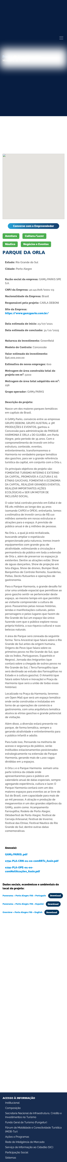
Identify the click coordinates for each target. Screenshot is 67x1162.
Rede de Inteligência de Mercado (25, 1142)
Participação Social (16, 1152)
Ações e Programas (17, 1136)
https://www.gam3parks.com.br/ (27, 313)
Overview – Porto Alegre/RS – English (23, 912)
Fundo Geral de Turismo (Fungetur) (26, 1122)
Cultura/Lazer (34, 236)
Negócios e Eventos (36, 244)
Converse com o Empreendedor (33, 226)
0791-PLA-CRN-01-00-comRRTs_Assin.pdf (31, 861)
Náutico (10, 244)
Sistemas (10, 1157)
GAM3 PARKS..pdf (16, 854)
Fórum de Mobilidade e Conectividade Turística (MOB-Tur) (33, 1129)
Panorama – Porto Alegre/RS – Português (25, 895)
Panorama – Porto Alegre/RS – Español (23, 904)
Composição (13, 1108)
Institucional (12, 1102)
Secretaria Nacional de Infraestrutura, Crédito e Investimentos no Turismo (33, 1115)
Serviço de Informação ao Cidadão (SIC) (29, 1147)
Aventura (11, 236)
